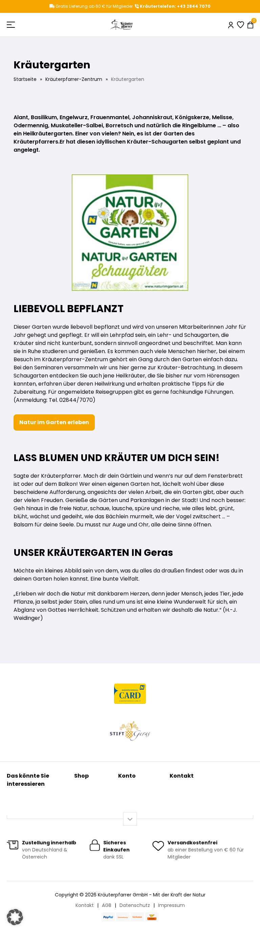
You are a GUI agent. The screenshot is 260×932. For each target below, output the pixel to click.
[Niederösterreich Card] (130, 694)
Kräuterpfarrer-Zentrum (73, 79)
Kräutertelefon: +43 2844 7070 (175, 6)
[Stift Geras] (130, 731)
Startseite (25, 79)
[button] (15, 917)
